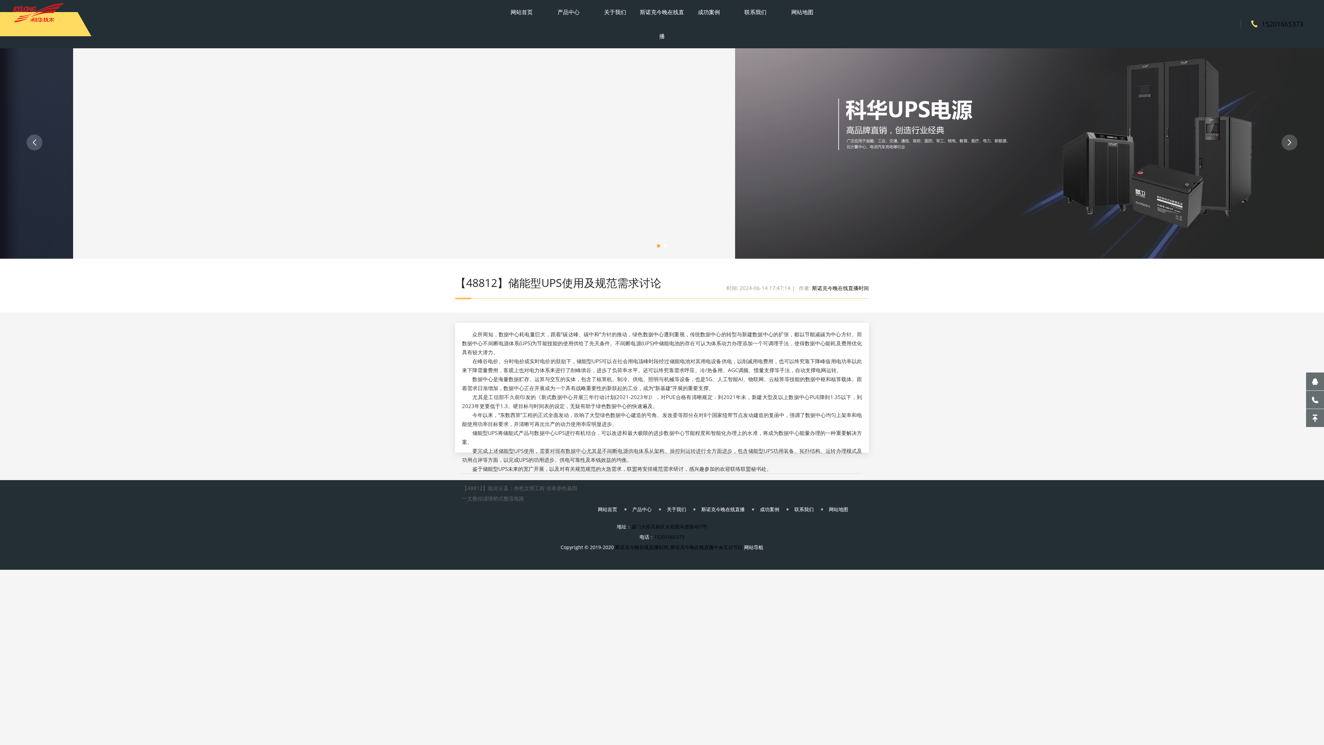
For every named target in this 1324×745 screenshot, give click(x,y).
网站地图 (802, 12)
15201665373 (1282, 24)
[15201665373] (1315, 400)
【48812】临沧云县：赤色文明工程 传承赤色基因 (519, 488)
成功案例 (709, 12)
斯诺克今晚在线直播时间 (840, 288)
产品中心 (569, 12)
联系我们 (755, 12)
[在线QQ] (1315, 381)
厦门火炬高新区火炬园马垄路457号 (669, 526)
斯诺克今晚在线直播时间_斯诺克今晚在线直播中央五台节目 (679, 547)
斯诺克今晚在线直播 (662, 24)
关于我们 (615, 12)
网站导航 (753, 547)
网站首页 (522, 12)
